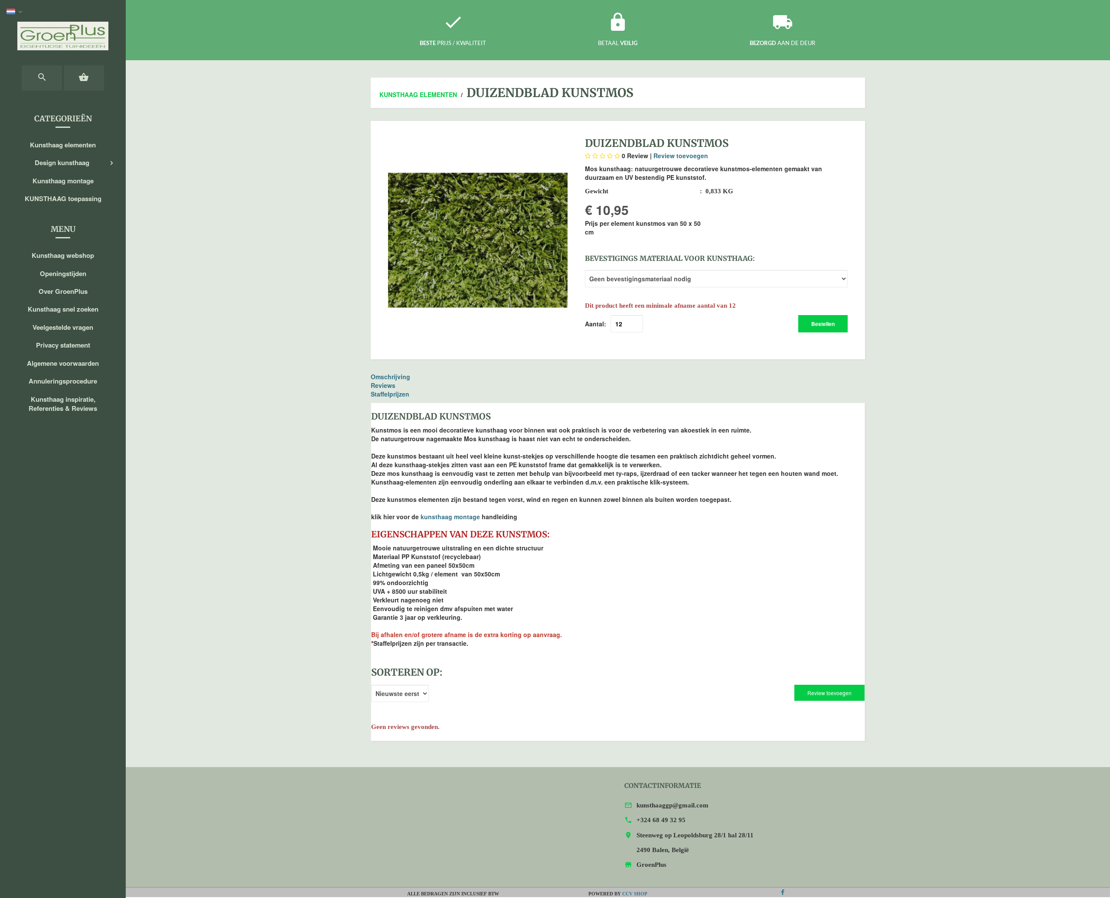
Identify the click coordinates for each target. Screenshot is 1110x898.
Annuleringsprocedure (63, 381)
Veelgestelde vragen (63, 327)
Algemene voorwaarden (63, 363)
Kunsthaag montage (63, 180)
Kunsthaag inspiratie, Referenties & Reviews (63, 403)
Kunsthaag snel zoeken (63, 309)
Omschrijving (390, 376)
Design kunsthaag (62, 162)
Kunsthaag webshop (63, 255)
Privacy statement (63, 345)
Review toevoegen (680, 155)
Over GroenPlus (63, 291)
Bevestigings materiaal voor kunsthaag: (670, 258)
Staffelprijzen (390, 394)
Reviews (383, 385)
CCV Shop (634, 893)
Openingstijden (63, 273)
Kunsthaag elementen (63, 145)
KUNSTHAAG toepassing (63, 198)
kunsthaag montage (450, 516)
